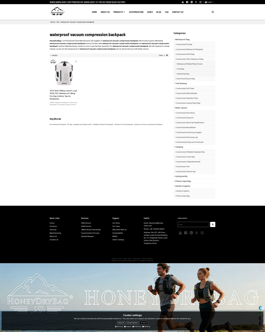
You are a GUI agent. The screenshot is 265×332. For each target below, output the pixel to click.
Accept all (144, 323)
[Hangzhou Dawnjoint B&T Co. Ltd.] (57, 12)
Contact (125, 258)
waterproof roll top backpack (123, 124)
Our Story (116, 223)
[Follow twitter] (196, 2)
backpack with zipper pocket (82, 124)
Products (118, 12)
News (120, 258)
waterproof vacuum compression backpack (148, 124)
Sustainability (117, 233)
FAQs (129, 258)
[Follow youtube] (182, 2)
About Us (105, 12)
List (164, 55)
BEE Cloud (150, 260)
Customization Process (90, 233)
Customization (136, 12)
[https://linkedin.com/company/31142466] (261, 308)
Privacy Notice (136, 258)
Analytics (128, 326)
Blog (158, 12)
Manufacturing (55, 233)
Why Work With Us (119, 230)
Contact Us (177, 12)
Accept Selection (132, 323)
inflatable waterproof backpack (103, 124)
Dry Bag (69, 124)
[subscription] (212, 224)
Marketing (147, 326)
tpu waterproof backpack (58, 124)
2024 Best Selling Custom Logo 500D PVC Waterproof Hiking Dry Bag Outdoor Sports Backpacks (63, 94)
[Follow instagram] (200, 2)
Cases (150, 12)
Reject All (121, 323)
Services (53, 230)
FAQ (166, 12)
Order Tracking (118, 240)
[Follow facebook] (187, 2)
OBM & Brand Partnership (91, 230)
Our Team (116, 226)
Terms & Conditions (147, 258)
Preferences (137, 326)
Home (94, 12)
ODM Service (86, 226)
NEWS (114, 236)
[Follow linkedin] (191, 2)
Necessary (120, 326)
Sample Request (87, 236)
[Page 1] (106, 110)
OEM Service (86, 223)
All (58, 22)
